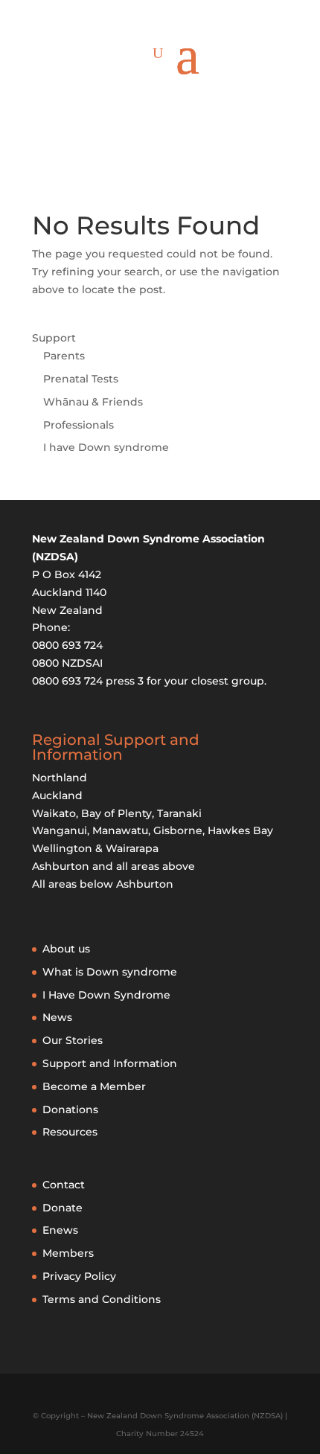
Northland (59, 777)
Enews (60, 1230)
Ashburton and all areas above (113, 866)
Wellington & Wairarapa (95, 848)
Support (54, 338)
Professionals (78, 425)
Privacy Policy (79, 1276)
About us (66, 948)
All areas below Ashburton (102, 884)
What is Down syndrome (109, 972)
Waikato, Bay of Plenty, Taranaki (117, 813)
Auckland (57, 795)
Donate (62, 1207)
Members (68, 1253)
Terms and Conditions (101, 1299)
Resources (69, 1131)
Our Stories (72, 1040)
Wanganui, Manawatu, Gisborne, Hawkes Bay (152, 830)
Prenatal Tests (80, 378)
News (57, 1017)
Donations (70, 1109)
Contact (63, 1184)
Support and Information (109, 1063)
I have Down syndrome (106, 447)
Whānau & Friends (93, 402)
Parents (64, 355)
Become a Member (94, 1086)
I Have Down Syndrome (106, 995)
